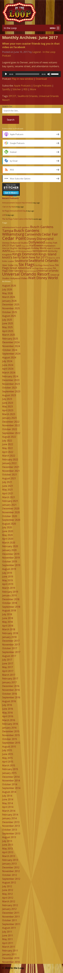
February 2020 (10, 546)
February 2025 (10, 338)
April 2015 (7, 761)
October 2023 (9, 387)
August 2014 (9, 792)
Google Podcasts (42, 85)
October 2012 (9, 875)
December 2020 (10, 508)
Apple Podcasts (22, 85)
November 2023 (11, 384)
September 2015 (11, 742)
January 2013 (9, 863)
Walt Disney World (43, 277)
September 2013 (11, 833)
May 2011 (7, 939)
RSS (25, 89)
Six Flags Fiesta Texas (45, 265)
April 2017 (7, 671)
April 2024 (7, 368)
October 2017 (9, 648)
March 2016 (8, 720)
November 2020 (11, 512)
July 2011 (7, 931)
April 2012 (7, 897)
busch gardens (23, 227)
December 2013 (10, 822)
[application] (31, 74)
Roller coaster (8, 261)
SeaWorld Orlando (28, 96)
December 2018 (10, 599)
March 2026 (8, 297)
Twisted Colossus (30, 271)
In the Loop (10, 28)
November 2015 (11, 735)
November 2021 (11, 470)
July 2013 (7, 841)
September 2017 (11, 652)
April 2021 (7, 493)
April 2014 (7, 807)
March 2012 (8, 901)
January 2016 (9, 727)
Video (24, 278)
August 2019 (9, 569)
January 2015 (9, 773)
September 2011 (11, 924)
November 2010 (11, 962)
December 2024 (10, 342)
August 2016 (9, 701)
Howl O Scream (53, 248)
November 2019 (11, 557)
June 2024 (7, 365)
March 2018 (8, 629)
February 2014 (10, 814)
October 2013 (9, 829)
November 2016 (11, 690)
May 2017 (7, 667)
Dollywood (37, 242)
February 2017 (10, 678)
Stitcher (16, 89)
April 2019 (7, 584)
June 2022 (7, 444)
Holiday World (38, 248)
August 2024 (9, 357)
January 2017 (9, 682)
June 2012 (7, 890)
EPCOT (12, 96)
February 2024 (10, 376)
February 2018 (10, 633)
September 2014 (11, 788)
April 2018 (7, 625)
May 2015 (7, 758)
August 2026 (9, 285)
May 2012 (7, 894)
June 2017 (7, 663)
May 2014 (7, 803)
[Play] (6, 74)
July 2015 (7, 750)
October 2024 (9, 350)
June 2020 (7, 531)
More (33, 89)
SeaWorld (21, 261)
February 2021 (10, 501)
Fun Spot (15, 245)
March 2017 (8, 674)
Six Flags (27, 264)
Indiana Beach (26, 251)
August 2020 (9, 523)
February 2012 (10, 905)
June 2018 (7, 618)
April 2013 (7, 852)
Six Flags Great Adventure (30, 266)
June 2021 (7, 486)
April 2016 (7, 716)
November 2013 (11, 825)
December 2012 (10, 867)
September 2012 (11, 878)
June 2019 (7, 576)
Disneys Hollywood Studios (15, 242)
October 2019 (9, 561)
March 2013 (8, 856)
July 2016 (7, 705)
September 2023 (11, 391)
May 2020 (7, 535)
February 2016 (10, 723)
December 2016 (10, 686)
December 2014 (10, 776)
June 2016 (7, 708)
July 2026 (7, 289)
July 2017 (7, 659)
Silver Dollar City (10, 265)
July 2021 (7, 482)
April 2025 (7, 331)
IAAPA (6, 251)
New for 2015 (38, 257)
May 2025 (7, 327)
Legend (36, 52)
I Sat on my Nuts (8, 206)
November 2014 (11, 780)
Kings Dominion (25, 254)
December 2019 (10, 554)
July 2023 (7, 399)
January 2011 (9, 954)
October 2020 (9, 516)
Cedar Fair (50, 234)
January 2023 (9, 417)
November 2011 (11, 916)
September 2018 (11, 606)
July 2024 (7, 361)
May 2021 (7, 489)
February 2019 (10, 591)
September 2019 (11, 565)
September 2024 (11, 353)
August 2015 (9, 746)
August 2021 (9, 478)
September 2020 (11, 519)
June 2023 (7, 402)
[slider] (55, 73)
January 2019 (9, 595)
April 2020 (7, 538)
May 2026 (7, 293)
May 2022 (7, 448)
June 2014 (7, 799)
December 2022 (10, 421)
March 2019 (8, 588)
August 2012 (9, 882)
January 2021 (9, 504)
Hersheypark (24, 248)
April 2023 (7, 410)
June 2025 (7, 323)
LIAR (4, 215)
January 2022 (9, 463)
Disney (31, 239)
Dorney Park (51, 242)
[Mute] (48, 74)
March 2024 (8, 372)
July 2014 (7, 795)
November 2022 (11, 425)
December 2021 (10, 467)
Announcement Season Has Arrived (17, 202)
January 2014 (9, 818)
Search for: (7, 106)
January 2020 (9, 550)
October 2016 (9, 693)
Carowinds (33, 234)
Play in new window (22, 78)
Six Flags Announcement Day (14, 211)
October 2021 (9, 474)
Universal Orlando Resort (26, 274)
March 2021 (8, 497)
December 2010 (10, 958)
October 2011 (9, 920)
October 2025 (9, 312)
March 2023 (8, 414)
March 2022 (8, 455)
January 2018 (9, 637)
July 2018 (7, 614)
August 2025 (9, 315)
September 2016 (11, 697)
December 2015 (10, 731)
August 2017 (9, 656)
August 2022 (9, 436)
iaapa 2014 (15, 251)
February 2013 (10, 860)
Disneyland (45, 238)
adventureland (9, 227)
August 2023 (9, 395)
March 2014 (8, 810)
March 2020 (8, 542)
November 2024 (11, 346)
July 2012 (7, 886)
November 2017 (11, 644)
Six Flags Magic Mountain (42, 268)
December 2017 (10, 640)
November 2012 (11, 871)
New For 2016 (54, 258)
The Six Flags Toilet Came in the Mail (17, 219)
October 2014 (9, 784)
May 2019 (7, 580)
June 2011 (7, 935)
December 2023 (10, 380)
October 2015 (9, 739)
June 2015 (7, 754)
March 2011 (8, 946)
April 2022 (7, 452)
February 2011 (10, 950)
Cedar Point (14, 238)
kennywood (40, 251)
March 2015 (8, 765)
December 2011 (10, 912)
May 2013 (7, 848)
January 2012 (9, 909)
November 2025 (11, 308)
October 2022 (9, 429)
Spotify (6, 89)
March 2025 (8, 334)
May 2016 (7, 712)
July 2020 (7, 527)
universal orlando (47, 270)
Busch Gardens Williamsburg (20, 232)
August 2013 (9, 837)
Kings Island (47, 254)
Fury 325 (25, 246)
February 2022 (10, 459)
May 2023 (7, 406)
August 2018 (9, 610)
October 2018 (9, 603)
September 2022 (11, 433)
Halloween (36, 245)
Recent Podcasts (10, 198)
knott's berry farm (15, 257)
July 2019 (7, 572)
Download (41, 78)
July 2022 (7, 440)
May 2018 (7, 621)
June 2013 (7, 844)
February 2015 (10, 769)
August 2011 (9, 927)
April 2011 (7, 943)
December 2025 (10, 304)
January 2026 (9, 300)
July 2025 (7, 319)
